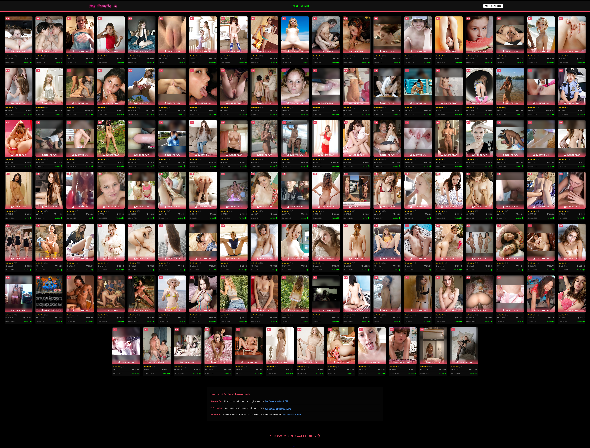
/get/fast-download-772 (276, 401)
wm (295, 446)
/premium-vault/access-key (278, 408)
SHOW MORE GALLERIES (293, 436)
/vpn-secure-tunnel (291, 414)
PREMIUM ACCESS (493, 6)
